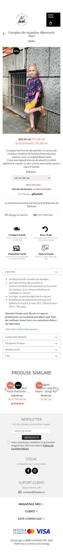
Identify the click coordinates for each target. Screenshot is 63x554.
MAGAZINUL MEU (30, 504)
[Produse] (51, 17)
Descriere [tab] (10, 271)
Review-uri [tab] (12, 349)
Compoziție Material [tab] (15, 336)
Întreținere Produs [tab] (15, 343)
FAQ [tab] (7, 355)
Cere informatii (44, 215)
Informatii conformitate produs (21, 329)
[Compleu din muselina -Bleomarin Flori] (31, 90)
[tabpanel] (31, 90)
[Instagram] (35, 471)
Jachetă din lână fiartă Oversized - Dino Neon (17, 389)
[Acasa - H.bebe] (21, 20)
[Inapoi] (2, 33)
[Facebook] (28, 471)
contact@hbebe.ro (33, 492)
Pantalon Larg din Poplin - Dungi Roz (46, 389)
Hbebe (31, 41)
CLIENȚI (30, 511)
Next (57, 94)
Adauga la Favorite (18, 215)
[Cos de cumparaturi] (50, 23)
